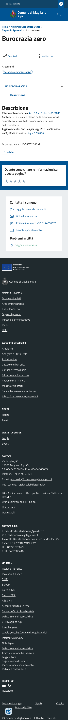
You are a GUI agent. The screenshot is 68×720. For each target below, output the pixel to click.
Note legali (8, 643)
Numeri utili (8, 512)
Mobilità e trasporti (12, 386)
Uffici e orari (8, 507)
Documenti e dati (11, 298)
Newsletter (8, 691)
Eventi (5, 444)
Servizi (38, 703)
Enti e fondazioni (11, 309)
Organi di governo (11, 314)
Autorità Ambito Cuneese (16, 606)
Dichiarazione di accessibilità (17, 616)
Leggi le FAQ (9, 657)
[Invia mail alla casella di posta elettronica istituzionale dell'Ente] (31, 479)
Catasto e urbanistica (13, 364)
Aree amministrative (13, 304)
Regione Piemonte (12, 3)
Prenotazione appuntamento (18, 665)
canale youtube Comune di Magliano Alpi (24, 632)
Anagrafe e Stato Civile (14, 354)
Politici (5, 325)
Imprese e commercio (13, 380)
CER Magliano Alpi (12, 622)
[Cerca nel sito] (57, 14)
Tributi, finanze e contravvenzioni (20, 396)
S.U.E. (5, 579)
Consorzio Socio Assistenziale (18, 611)
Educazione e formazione (15, 375)
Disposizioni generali (12, 30)
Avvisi (5, 420)
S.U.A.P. (6, 585)
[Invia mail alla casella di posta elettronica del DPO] (27, 531)
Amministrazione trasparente (25, 26)
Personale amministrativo (16, 320)
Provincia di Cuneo (12, 574)
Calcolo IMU (8, 590)
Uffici (4, 330)
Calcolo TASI (9, 595)
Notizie (6, 415)
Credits (60, 703)
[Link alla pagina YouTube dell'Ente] (4, 686)
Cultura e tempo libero (14, 370)
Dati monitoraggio (11, 703)
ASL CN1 (7, 600)
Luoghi (5, 438)
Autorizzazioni (9, 359)
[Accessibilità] (8, 711)
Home (5, 26)
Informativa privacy (12, 638)
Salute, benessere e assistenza (19, 391)
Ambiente (7, 349)
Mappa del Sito (23, 707)
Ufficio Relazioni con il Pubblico (18, 502)
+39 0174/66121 (22, 474)
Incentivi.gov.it (10, 627)
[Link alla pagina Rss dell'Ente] (10, 686)
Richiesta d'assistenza (14, 669)
